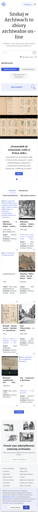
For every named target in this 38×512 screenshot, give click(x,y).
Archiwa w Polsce (8, 480)
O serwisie (6, 471)
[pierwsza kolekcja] (17, 179)
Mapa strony (24, 471)
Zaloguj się (27, 4)
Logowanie (6, 485)
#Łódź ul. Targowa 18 (9, 339)
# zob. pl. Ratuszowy (27, 236)
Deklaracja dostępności (27, 480)
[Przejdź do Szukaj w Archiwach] (3, 4)
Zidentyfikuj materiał (26, 474)
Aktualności (6, 474)
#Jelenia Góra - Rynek (27, 234)
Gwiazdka (16, 249)
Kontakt (22, 477)
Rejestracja (23, 468)
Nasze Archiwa (7, 477)
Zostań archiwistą (8, 468)
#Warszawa (23, 391)
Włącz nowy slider (25, 485)
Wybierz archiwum (10, 69)
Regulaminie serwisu (9, 497)
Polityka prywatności (26, 483)
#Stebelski (6, 341)
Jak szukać (6, 483)
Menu (35, 4)
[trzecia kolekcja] (21, 179)
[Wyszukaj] (34, 52)
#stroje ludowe (27, 239)
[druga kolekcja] (19, 179)
